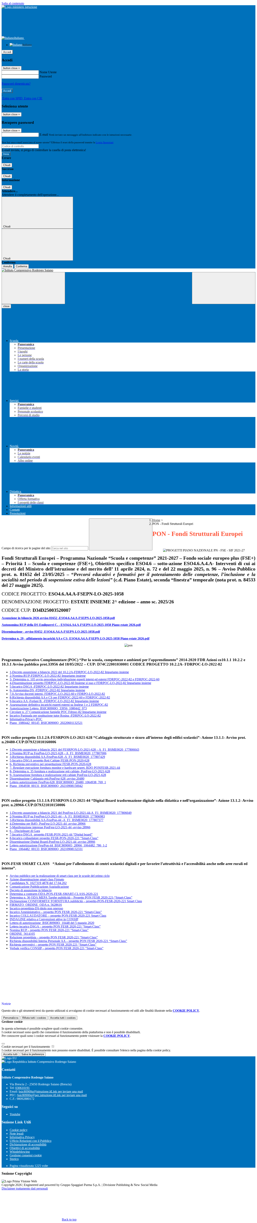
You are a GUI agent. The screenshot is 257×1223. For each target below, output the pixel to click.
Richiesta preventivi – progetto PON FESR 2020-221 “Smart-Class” (53, 944)
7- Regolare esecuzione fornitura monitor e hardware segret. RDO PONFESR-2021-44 (65, 767)
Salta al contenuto (13, 3)
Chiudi (6, 165)
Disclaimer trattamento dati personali (25, 1188)
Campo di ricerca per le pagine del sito (26, 548)
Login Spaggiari (104, 142)
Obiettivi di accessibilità (25, 1148)
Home (156, 520)
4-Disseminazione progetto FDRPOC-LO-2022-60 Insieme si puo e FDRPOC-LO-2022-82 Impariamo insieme (80, 683)
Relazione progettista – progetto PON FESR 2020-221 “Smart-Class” (54, 937)
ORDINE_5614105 (22, 933)
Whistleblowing (20, 1151)
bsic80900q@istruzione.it (51, 1091)
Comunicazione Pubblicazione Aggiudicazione (39, 886)
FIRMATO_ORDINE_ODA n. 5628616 (36, 904)
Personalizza (10, 1017)
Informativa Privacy (22, 1137)
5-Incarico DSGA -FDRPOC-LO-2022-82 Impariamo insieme (49, 686)
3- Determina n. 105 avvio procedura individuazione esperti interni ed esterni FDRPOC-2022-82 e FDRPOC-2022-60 (84, 679)
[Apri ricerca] (223, 288)
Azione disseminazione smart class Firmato (37, 879)
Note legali (16, 1133)
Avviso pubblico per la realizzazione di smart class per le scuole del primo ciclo (60, 875)
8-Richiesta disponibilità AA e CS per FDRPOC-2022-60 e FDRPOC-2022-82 (60, 697)
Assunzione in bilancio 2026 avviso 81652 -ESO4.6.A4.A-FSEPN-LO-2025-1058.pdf (58, 618)
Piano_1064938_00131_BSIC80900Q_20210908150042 (46, 785)
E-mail (44, 134)
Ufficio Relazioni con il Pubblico (30, 1140)
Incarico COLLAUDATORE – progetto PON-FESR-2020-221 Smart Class (58, 915)
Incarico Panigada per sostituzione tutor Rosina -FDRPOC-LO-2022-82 (55, 715)
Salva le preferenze (32, 1054)
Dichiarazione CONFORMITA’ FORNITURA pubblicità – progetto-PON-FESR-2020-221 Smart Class (76, 901)
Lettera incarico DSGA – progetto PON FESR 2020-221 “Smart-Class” (55, 926)
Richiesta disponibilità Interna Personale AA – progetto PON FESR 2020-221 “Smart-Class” (68, 941)
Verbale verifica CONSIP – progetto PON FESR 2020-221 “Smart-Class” (56, 948)
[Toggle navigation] (33, 288)
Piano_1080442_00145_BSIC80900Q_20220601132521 (46, 723)
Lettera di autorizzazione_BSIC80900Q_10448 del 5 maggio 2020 (52, 923)
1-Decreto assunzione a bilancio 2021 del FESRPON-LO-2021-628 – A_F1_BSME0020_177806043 (74, 749)
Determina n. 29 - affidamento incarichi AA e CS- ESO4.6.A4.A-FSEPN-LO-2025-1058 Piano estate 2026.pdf (75, 638)
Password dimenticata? (16, 83)
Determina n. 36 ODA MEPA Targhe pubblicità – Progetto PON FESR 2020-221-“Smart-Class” (71, 897)
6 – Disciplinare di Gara (25, 831)
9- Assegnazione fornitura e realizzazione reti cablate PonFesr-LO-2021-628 (58, 775)
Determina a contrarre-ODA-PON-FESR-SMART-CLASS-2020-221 (54, 894)
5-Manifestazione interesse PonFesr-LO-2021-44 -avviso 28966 (50, 827)
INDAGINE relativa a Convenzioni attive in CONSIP (44, 919)
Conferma (21, 266)
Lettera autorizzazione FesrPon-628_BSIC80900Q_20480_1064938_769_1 (58, 782)
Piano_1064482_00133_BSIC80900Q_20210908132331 (46, 849)
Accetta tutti (63, 1017)
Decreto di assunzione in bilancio (31, 890)
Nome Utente (48, 72)
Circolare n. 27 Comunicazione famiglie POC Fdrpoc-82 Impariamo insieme (58, 712)
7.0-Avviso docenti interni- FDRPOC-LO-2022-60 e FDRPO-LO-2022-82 (57, 694)
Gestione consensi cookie (26, 1155)
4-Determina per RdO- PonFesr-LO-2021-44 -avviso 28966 (48, 823)
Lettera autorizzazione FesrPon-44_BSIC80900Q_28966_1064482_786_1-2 (58, 845)
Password (46, 76)
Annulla (7, 266)
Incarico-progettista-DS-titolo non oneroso (36, 908)
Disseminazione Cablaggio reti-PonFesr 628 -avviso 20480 (47, 778)
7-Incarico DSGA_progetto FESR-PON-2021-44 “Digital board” (51, 834)
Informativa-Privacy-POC (26, 719)
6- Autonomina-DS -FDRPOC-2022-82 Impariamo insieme (47, 690)
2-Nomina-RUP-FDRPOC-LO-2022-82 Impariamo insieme (48, 675)
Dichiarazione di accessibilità (28, 1144)
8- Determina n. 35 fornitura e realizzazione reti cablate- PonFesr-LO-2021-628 (60, 771)
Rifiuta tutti (34, 1017)
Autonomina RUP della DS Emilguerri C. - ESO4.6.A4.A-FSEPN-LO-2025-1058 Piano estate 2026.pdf (71, 624)
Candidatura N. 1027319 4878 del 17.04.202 (38, 883)
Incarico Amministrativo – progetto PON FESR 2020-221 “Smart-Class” (56, 912)
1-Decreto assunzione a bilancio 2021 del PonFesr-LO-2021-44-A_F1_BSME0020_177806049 (71, 812)
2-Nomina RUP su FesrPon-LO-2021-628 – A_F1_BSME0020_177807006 (58, 753)
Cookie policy (19, 1130)
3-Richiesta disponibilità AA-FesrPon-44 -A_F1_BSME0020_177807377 (56, 820)
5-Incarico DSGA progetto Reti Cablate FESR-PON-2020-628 (49, 760)
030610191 (22, 1088)
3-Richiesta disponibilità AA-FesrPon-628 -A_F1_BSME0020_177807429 (57, 757)
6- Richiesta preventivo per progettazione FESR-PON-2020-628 (50, 764)
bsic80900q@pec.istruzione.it (52, 1095)
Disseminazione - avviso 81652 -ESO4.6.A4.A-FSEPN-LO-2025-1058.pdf (51, 631)
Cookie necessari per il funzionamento (26, 1046)
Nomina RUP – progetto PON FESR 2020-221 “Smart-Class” (49, 930)
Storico (14, 1159)
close (6, 306)
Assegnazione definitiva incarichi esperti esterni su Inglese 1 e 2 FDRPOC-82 (59, 704)
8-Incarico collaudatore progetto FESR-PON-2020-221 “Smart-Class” (54, 838)
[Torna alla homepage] (128, 270)
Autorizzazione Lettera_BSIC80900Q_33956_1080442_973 (48, 708)
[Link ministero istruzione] (19, 7)
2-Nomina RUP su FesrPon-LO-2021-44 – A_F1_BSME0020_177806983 (57, 816)
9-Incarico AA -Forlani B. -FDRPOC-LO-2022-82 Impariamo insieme (54, 701)
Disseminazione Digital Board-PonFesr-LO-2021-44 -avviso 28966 (52, 841)
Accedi (7, 52)
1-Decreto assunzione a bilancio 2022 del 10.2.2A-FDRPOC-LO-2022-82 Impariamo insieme (69, 672)
